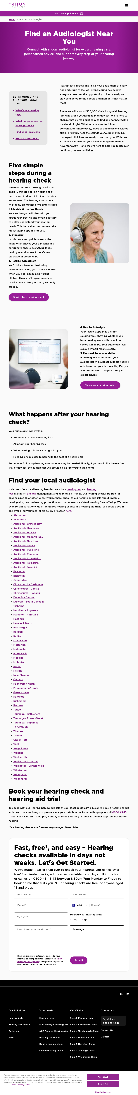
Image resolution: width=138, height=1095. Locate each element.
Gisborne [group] (18, 606)
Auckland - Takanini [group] (25, 567)
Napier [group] (17, 666)
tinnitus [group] (31, 493)
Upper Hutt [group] (20, 739)
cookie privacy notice (21, 1085)
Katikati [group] (18, 631)
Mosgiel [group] (18, 657)
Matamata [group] (19, 649)
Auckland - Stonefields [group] (27, 558)
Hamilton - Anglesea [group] (25, 610)
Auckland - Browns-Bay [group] (27, 523)
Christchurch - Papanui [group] (27, 593)
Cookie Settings (103, 1092)
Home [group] (12, 19)
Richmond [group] (19, 701)
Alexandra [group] (19, 515)
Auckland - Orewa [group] (24, 545)
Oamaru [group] (18, 679)
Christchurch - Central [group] (26, 588)
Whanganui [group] (20, 774)
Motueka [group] (18, 662)
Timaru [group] (17, 735)
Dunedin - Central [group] (23, 597)
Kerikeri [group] (18, 636)
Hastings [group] (18, 618)
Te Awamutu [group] (20, 726)
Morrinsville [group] (20, 653)
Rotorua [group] (18, 705)
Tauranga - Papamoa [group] (26, 722)
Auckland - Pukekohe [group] (26, 549)
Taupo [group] (17, 709)
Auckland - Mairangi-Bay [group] (28, 536)
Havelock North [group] (22, 623)
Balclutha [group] (19, 571)
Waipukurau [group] (20, 748)
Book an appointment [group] (67, 13)
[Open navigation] (126, 5)
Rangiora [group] (18, 696)
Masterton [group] (19, 644)
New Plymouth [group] (22, 675)
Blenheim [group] (19, 575)
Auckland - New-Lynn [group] (26, 541)
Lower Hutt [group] (20, 640)
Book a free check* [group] (27, 138)
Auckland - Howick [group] (24, 532)
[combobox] (39, 929)
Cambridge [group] (20, 580)
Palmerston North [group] (24, 683)
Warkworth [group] (20, 757)
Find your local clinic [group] (27, 132)
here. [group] (69, 510)
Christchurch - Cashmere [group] (28, 584)
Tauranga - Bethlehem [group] (26, 714)
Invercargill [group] (20, 627)
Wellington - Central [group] (25, 761)
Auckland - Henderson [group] (26, 528)
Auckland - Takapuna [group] (26, 562)
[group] (29, 297)
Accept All (103, 1077)
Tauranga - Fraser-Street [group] (28, 718)
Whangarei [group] (20, 778)
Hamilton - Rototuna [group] (25, 614)
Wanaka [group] (18, 752)
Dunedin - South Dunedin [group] (28, 601)
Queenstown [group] (21, 692)
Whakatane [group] (20, 770)
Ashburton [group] (19, 519)
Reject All (103, 1084)
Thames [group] (18, 731)
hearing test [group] (74, 489)
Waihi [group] (16, 744)
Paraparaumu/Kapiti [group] (25, 688)
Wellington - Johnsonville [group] (28, 765)
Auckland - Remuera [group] (25, 554)
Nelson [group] (17, 670)
